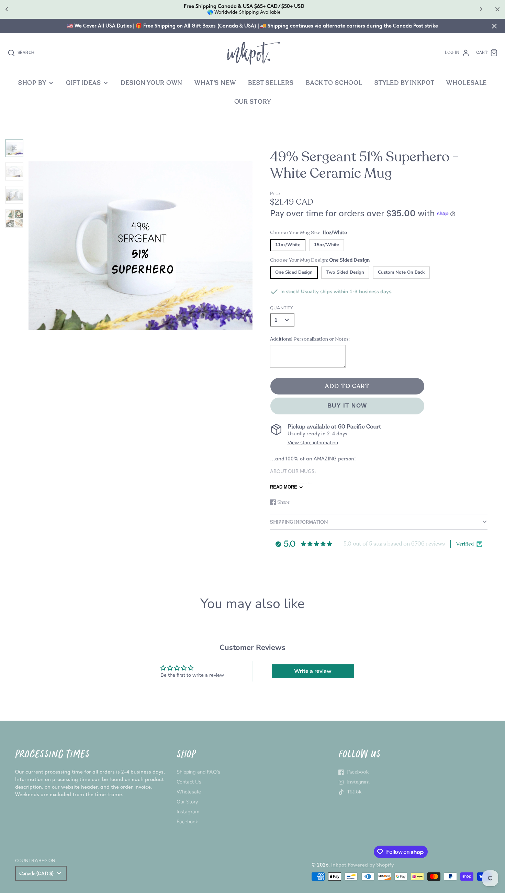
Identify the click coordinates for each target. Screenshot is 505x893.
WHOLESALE (466, 83)
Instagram (188, 811)
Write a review (313, 671)
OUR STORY (252, 102)
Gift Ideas (83, 83)
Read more (283, 487)
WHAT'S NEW (215, 83)
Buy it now (347, 405)
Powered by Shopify (371, 865)
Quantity (281, 308)
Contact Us (189, 781)
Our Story (187, 801)
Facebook (187, 821)
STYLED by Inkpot (404, 83)
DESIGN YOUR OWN (151, 83)
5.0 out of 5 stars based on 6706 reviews (394, 544)
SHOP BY (32, 83)
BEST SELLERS (271, 83)
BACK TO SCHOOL (334, 83)
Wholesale (189, 791)
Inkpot (338, 865)
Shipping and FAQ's (198, 771)
